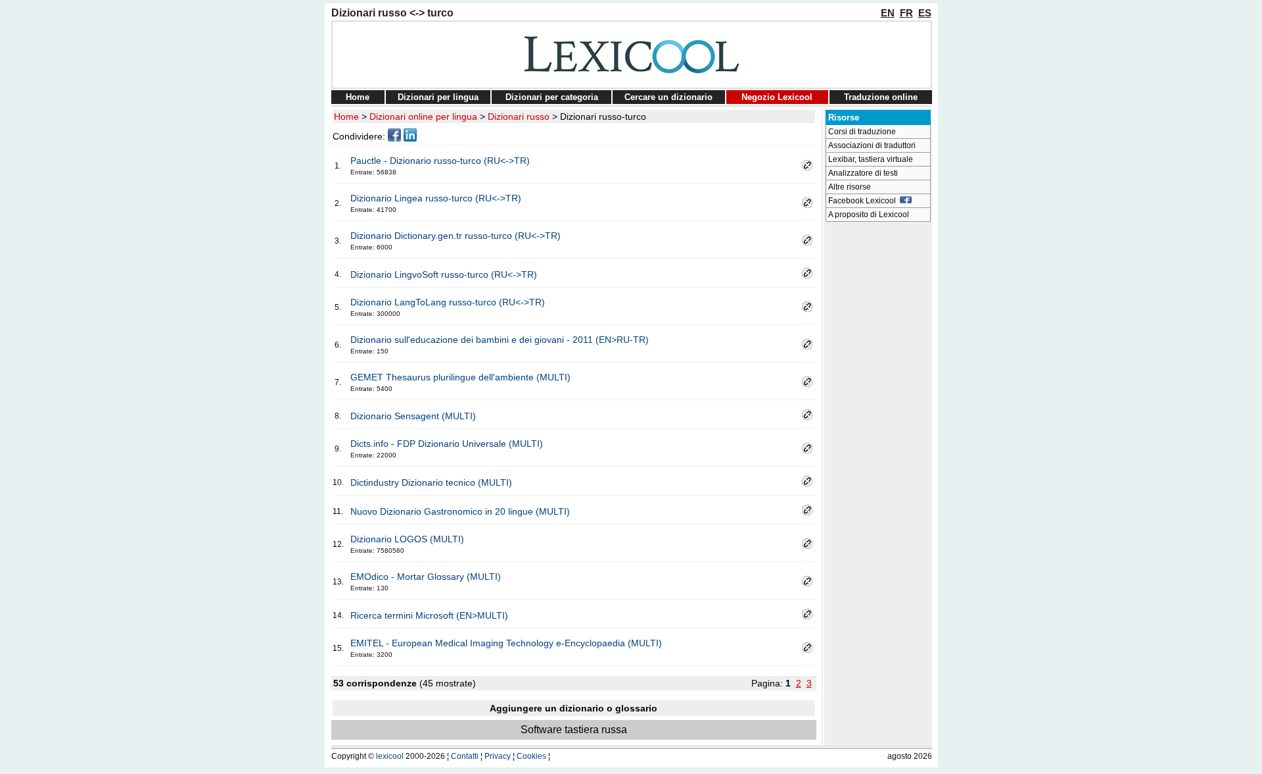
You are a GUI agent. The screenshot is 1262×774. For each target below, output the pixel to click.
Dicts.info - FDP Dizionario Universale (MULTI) (446, 443)
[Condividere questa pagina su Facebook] (394, 138)
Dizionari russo (518, 116)
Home (357, 97)
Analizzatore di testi (863, 173)
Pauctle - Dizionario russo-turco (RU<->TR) (440, 160)
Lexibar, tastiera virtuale (870, 159)
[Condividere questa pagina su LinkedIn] (410, 138)
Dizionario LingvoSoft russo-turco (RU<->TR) (443, 274)
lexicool (390, 756)
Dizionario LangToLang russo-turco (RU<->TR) (447, 302)
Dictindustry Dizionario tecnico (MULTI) (431, 482)
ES (924, 12)
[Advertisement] (878, 425)
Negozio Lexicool (776, 97)
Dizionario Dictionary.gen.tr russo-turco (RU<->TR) (455, 235)
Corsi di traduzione (862, 131)
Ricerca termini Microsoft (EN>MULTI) (429, 615)
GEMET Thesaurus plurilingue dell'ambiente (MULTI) (460, 377)
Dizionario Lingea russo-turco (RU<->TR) (435, 198)
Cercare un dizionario (668, 97)
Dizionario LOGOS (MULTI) (407, 539)
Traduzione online (881, 97)
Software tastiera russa (574, 729)
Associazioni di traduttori (872, 145)
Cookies (531, 756)
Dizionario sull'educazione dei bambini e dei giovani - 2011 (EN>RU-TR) (499, 339)
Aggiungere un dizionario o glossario (573, 708)
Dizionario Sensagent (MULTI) (413, 416)
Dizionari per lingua (438, 97)
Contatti (465, 756)
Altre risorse (849, 187)
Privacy (497, 756)
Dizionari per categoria (551, 97)
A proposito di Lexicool (868, 214)
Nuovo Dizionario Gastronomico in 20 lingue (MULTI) (460, 511)
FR (906, 12)
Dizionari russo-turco (603, 116)
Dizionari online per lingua (423, 116)
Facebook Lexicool (864, 200)
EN (888, 12)
